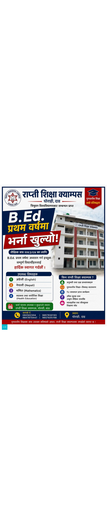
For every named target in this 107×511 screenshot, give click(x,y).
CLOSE (5, 327)
